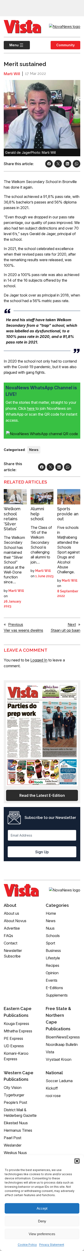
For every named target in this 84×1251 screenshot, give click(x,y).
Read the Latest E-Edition (42, 795)
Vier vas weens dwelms (23, 630)
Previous (15, 624)
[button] (77, 1161)
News (33, 450)
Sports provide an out (67, 513)
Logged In (38, 660)
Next (72, 624)
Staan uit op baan (65, 630)
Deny (42, 1221)
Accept (42, 1208)
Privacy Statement (51, 1244)
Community (65, 45)
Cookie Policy (27, 1244)
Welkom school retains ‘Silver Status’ (12, 518)
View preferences (42, 1234)
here (31, 408)
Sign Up (42, 852)
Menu (11, 45)
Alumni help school (37, 513)
